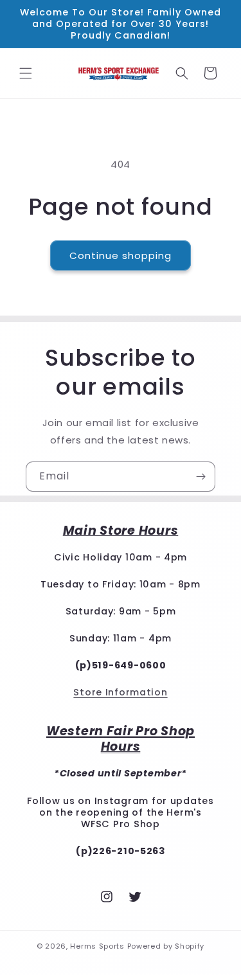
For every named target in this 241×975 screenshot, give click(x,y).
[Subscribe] (200, 476)
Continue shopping (120, 255)
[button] (26, 73)
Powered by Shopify (166, 946)
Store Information (120, 692)
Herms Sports (97, 946)
